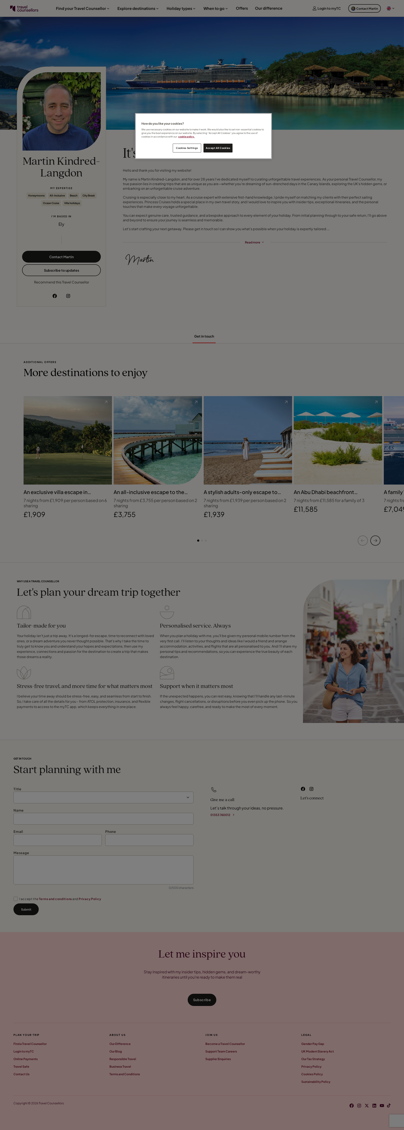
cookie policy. (186, 136)
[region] (203, 136)
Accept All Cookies (218, 148)
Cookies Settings (187, 148)
